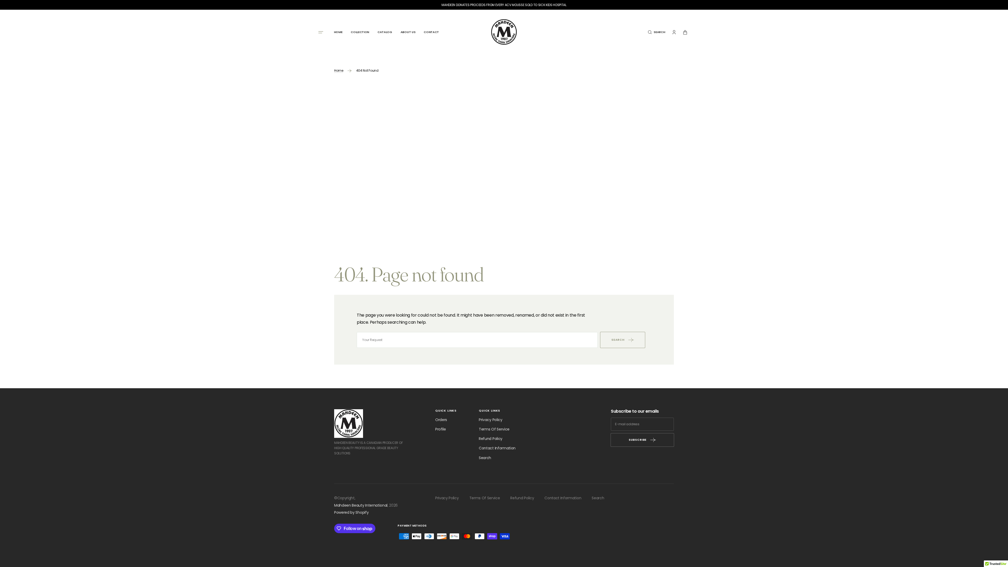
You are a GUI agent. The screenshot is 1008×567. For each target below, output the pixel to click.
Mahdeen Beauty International (360, 505)
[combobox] (477, 340)
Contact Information (497, 448)
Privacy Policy (490, 419)
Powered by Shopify (351, 512)
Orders (441, 419)
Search (485, 457)
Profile (440, 429)
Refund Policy (490, 438)
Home (338, 70)
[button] (656, 32)
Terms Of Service (494, 429)
